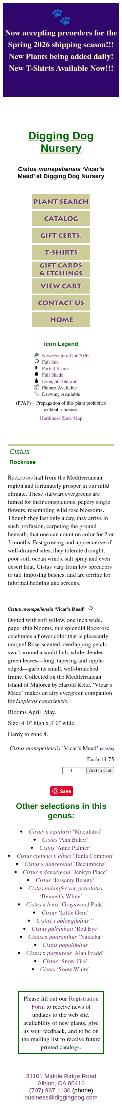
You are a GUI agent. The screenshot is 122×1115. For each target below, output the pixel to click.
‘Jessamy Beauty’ (65, 880)
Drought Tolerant (59, 381)
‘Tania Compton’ (65, 855)
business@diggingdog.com (61, 1097)
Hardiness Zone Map (61, 418)
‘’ (65, 920)
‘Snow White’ (65, 969)
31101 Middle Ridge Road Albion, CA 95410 (61, 1080)
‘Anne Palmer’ (65, 847)
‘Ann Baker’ (65, 839)
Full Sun (50, 362)
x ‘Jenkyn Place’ (65, 872)
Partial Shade (55, 368)
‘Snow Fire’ (65, 961)
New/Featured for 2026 (65, 355)
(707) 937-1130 (49, 1090)
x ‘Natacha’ (65, 936)
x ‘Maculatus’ (65, 831)
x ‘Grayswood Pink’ (65, 904)
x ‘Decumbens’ (65, 864)
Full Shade (52, 375)
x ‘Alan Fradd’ (65, 953)
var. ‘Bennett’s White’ (65, 892)
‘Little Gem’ (65, 912)
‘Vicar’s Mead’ (46, 609)
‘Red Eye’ (65, 928)
